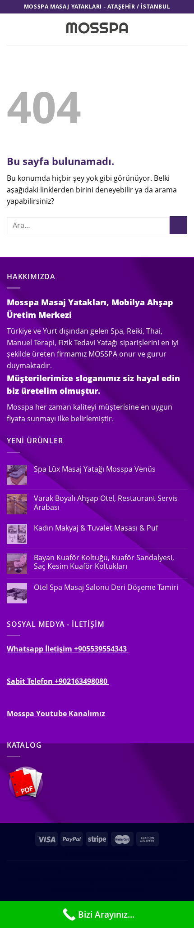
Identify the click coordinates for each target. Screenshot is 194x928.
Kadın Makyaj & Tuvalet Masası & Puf (96, 528)
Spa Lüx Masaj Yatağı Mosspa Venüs (95, 469)
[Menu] (12, 29)
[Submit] (178, 225)
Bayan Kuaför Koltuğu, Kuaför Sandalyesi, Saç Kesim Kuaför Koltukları (104, 562)
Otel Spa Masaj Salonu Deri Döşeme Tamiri (106, 587)
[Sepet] (182, 29)
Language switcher (97, 854)
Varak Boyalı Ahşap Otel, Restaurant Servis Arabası (106, 502)
